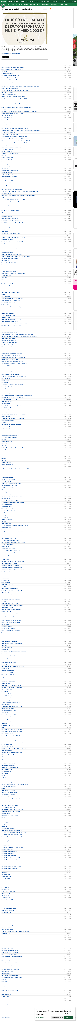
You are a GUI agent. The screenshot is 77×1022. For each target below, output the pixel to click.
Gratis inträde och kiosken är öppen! (9, 437)
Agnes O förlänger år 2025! (7, 174)
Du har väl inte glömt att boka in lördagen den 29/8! (13, 67)
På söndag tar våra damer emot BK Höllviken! (11, 206)
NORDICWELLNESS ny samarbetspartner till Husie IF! (13, 502)
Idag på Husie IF (5, 513)
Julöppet (3, 788)
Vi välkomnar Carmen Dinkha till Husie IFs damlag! (12, 836)
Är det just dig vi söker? (7, 100)
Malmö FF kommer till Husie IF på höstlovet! (11, 630)
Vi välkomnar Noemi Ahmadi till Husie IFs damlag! (12, 847)
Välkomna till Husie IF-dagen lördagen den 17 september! (14, 651)
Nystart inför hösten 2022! (7, 672)
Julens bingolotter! (6, 378)
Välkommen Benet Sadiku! (7, 346)
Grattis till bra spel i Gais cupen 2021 (9, 807)
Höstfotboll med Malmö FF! (7, 639)
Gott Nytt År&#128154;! (6, 365)
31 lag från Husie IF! (6, 580)
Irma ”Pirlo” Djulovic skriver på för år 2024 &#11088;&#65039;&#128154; (17, 395)
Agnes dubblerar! (5, 758)
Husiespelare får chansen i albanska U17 (10, 986)
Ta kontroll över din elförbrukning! (9, 271)
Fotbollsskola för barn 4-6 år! (8, 344)
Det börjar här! (5, 119)
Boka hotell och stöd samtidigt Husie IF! (10, 737)
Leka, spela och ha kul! (6, 679)
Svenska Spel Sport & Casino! (8, 725)
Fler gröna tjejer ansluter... (7, 769)
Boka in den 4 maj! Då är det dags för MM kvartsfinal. (13, 729)
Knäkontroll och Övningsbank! (8, 92)
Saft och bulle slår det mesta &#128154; (10, 388)
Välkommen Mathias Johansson (8, 967)
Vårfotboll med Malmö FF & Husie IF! (9, 563)
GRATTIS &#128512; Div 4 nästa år (9, 908)
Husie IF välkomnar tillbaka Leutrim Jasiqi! (11, 857)
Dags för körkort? (5, 546)
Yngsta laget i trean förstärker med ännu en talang (12, 742)
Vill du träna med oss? (6, 462)
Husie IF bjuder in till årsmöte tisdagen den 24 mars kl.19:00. (14, 98)
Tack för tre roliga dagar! (7, 431)
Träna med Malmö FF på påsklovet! (9, 552)
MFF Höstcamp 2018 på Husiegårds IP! (10, 975)
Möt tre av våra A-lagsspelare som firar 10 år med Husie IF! (14, 782)
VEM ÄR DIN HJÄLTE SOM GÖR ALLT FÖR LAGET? (12, 409)
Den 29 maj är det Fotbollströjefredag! (10, 79)
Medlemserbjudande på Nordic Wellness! (10, 374)
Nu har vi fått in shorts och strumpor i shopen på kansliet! (14, 653)
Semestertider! (5, 475)
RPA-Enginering (5, 246)
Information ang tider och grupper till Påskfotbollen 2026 (14, 96)
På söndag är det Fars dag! (7, 428)
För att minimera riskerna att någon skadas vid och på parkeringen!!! (16, 142)
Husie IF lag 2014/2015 (6, 498)
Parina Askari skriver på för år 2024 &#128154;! (12, 353)
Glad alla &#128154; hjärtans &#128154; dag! (11, 306)
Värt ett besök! (5, 645)
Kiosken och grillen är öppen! (8, 719)
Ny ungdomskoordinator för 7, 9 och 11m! (11, 910)
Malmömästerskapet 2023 (7, 584)
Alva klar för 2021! (5, 885)
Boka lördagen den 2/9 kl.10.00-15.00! (10, 491)
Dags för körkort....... (6, 267)
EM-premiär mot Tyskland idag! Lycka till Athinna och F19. (14, 687)
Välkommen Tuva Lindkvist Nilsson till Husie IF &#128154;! (14, 363)
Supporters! (4, 723)
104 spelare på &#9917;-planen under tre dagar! (12, 609)
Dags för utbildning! (6, 416)
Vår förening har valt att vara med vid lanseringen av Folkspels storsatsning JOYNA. (19, 336)
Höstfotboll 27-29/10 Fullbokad (8, 132)
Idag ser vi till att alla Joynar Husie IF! (9, 269)
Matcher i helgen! (5, 624)
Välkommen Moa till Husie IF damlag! (10, 176)
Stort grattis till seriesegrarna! (8, 477)
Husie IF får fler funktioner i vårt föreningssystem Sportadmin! (15, 784)
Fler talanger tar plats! (6, 771)
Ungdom (16, 1)
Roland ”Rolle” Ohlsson (7, 172)
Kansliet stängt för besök (7, 840)
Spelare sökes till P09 (6, 912)
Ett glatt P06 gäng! (5, 981)
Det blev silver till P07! (6, 664)
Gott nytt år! (4, 586)
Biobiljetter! (4, 439)
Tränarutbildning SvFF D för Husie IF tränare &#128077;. (13, 298)
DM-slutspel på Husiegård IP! (8, 252)
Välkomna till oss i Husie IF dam (8, 794)
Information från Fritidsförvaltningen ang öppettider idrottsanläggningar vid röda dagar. (20, 86)
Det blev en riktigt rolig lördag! (8, 670)
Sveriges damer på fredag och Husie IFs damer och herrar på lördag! (16, 468)
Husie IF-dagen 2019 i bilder (8, 948)
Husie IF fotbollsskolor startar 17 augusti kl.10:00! (12, 222)
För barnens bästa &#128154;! (8, 239)
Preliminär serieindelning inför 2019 (9, 965)
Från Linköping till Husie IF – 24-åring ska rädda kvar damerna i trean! (16, 138)
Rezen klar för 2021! (6, 889)
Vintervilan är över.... (6, 578)
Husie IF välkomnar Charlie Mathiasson (10, 862)
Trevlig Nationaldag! (6, 700)
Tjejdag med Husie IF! (6, 683)
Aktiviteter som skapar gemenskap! (9, 485)
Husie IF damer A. (5, 380)
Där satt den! (4, 155)
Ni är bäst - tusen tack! (6, 407)
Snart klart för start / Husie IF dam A (9, 792)
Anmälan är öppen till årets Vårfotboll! (10, 311)
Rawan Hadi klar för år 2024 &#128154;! (10, 351)
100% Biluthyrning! (5, 145)
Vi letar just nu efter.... (6, 290)
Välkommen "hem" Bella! (7, 401)
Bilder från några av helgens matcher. (9, 817)
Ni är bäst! (4, 601)
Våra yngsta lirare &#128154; (8, 618)
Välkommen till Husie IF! (7, 750)
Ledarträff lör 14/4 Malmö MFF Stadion (10, 990)
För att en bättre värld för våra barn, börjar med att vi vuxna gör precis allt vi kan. (19, 195)
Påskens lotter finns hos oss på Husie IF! (10, 170)
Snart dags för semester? (7, 487)
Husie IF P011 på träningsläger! (8, 628)
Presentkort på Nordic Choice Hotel (9, 510)
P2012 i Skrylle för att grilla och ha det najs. (11, 124)
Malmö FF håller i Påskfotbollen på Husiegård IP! (12, 103)
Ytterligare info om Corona (7, 929)
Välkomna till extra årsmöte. (7, 607)
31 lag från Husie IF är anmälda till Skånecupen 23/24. (13, 391)
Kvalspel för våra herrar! (7, 441)
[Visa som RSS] (50, 9)
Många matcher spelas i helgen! (8, 489)
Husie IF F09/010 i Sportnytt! (8, 925)
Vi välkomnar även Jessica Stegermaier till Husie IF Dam (14, 832)
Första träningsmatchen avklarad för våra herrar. (12, 567)
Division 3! (4, 573)
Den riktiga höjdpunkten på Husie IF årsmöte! (11, 735)
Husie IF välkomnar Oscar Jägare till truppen (11, 859)
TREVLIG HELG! (5, 231)
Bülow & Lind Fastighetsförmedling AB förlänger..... (13, 405)
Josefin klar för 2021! (6, 876)
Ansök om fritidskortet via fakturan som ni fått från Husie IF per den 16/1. (17, 107)
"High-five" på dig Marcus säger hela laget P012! (12, 483)
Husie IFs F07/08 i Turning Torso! (8, 944)
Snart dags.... (4, 458)
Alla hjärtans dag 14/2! (6, 555)
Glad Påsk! (4, 521)
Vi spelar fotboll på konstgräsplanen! (10, 134)
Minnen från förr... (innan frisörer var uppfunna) (12, 960)
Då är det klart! (5, 775)
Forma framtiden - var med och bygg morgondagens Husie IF (15, 128)
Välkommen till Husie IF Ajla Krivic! (9, 302)
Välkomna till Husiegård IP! (7, 716)
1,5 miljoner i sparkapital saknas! (9, 780)
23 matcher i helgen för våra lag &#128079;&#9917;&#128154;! (15, 237)
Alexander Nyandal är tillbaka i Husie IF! (10, 330)
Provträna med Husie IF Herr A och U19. (10, 603)
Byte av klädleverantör (6, 193)
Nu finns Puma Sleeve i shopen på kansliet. (11, 622)
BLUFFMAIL (4, 422)
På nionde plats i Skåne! (7, 117)
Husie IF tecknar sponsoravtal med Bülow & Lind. (12, 613)
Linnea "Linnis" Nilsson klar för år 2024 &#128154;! (12, 309)
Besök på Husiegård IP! (7, 647)
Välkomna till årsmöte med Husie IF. (9, 538)
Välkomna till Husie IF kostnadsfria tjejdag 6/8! (12, 685)
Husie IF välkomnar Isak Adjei (8, 853)
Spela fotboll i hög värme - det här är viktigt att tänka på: (14, 69)
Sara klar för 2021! (5, 895)
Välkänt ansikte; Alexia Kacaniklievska (10, 767)
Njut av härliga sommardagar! (8, 473)
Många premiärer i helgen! (7, 733)
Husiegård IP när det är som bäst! (9, 714)
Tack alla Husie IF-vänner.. (7, 819)
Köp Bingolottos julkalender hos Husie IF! (10, 126)
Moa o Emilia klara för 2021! (7, 899)
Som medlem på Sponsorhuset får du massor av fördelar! (14, 166)
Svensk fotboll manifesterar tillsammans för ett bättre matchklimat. (16, 256)
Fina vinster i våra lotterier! (7, 637)
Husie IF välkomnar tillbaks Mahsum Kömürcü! (11, 866)
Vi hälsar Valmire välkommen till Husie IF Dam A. (12, 702)
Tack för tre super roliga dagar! (8, 283)
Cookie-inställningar (5, 1017)
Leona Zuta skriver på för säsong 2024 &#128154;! (12, 361)
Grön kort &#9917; (5, 996)
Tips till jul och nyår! (6, 403)
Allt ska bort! (4, 872)
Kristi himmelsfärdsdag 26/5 (8, 708)
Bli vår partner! (5, 649)
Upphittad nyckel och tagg (7, 82)
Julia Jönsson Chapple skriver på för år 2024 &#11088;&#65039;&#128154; (18, 393)
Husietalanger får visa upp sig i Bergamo (10, 950)
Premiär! (3, 161)
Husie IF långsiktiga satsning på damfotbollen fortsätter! (14, 414)
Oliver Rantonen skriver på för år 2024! (10, 359)
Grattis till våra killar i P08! (7, 695)
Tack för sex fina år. (6, 845)
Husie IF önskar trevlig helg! (7, 494)
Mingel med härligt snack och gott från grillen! (11, 620)
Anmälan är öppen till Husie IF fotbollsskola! (11, 761)
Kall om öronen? (5, 796)
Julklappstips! (5, 412)
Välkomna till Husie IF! (6, 523)
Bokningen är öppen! (6, 296)
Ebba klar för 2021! (6, 893)
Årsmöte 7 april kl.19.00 (7, 744)
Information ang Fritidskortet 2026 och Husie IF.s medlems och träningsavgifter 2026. (20, 111)
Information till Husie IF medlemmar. (9, 754)
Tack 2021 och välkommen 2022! (9, 786)
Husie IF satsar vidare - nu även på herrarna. (11, 599)
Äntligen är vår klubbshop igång (8, 828)
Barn (22, 1)
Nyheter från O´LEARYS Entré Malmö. (9, 77)
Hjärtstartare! (4, 105)
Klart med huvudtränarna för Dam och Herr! (11, 904)
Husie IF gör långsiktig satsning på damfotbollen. (12, 605)
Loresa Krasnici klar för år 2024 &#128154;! (11, 355)
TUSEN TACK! (4, 803)
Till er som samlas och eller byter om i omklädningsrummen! (14, 136)
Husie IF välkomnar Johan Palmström (10, 851)
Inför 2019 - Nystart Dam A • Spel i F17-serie (11, 969)
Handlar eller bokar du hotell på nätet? (10, 576)
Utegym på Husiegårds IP (7, 73)
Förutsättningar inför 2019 (7, 971)
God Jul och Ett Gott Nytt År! (8, 187)
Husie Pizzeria (5, 243)
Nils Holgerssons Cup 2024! (8, 313)
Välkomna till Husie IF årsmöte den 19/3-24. (11, 292)
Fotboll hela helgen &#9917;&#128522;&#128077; (12, 809)
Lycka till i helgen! (5, 517)
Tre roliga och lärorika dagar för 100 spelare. (11, 811)
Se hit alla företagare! (6, 527)
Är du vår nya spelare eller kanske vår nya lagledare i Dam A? (15, 525)
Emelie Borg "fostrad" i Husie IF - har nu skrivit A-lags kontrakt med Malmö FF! (18, 334)
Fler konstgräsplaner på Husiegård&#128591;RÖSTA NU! (14, 454)
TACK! (3, 197)
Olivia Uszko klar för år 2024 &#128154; (10, 321)
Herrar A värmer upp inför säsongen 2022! (11, 740)
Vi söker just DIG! (5, 559)
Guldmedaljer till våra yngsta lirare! (9, 479)
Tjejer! (3, 470)
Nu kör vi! (3, 279)
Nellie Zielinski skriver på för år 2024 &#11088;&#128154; (14, 376)
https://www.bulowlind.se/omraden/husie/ (11, 53)
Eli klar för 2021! (5, 883)
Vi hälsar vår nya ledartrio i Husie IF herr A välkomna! (13, 418)
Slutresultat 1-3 (5, 712)
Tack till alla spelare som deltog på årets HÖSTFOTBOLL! (14, 199)
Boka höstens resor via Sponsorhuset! (10, 218)
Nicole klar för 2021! (6, 887)
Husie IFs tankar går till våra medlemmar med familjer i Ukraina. (15, 748)
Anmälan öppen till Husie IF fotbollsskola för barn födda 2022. (15, 90)
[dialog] (55, 1013)
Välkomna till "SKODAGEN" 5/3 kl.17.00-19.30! (11, 319)
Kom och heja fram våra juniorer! (8, 698)
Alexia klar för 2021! (6, 897)
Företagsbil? (4, 449)
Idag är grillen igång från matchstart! (9, 655)
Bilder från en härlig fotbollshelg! (9, 662)
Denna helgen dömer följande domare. (10, 500)
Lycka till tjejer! (5, 691)
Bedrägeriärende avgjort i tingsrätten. (10, 121)
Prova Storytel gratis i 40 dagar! (8, 681)
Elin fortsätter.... (5, 777)
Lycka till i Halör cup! (6, 704)
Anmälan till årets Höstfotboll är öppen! (10, 210)
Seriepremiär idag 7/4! (6, 994)
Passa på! (4, 294)
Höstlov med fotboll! (6, 813)
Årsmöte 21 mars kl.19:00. (7, 544)
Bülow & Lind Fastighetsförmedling (9, 248)
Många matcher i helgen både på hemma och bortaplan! (14, 273)
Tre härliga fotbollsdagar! (7, 519)
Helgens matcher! (5, 260)
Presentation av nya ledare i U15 (8, 988)
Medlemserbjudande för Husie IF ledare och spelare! (13, 447)
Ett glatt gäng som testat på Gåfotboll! (10, 815)
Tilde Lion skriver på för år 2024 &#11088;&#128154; (13, 384)
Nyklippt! (3, 727)
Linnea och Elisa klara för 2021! (8, 891)
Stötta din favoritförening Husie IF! (9, 710)
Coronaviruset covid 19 (6, 933)
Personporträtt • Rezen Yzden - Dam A (10, 952)
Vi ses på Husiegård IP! (6, 275)
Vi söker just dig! (5, 304)
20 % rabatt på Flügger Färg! (8, 557)
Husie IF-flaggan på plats (7, 822)
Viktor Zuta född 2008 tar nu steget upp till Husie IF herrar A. (14, 325)
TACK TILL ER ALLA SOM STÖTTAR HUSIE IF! (11, 634)
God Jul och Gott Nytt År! (7, 372)
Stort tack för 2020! (6, 874)
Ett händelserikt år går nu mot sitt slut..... (10, 588)
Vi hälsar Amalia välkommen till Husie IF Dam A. (12, 706)
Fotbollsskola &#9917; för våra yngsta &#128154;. (12, 531)
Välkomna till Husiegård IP (7, 508)
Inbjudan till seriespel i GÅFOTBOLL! (9, 94)
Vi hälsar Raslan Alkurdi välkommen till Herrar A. (12, 590)
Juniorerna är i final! (6, 582)
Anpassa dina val (40, 1017)
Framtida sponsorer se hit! (7, 464)
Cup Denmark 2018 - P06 (7, 983)
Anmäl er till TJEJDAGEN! (7, 689)
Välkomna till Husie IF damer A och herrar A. (11, 595)
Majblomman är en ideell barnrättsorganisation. (12, 147)
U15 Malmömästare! (6, 973)
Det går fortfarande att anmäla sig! (9, 677)
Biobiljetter (4, 536)
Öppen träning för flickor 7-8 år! (8, 164)
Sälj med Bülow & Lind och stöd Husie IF (17, 9)
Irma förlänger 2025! (6, 185)
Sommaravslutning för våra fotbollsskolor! (11, 227)
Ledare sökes (4, 979)
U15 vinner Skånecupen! (7, 1004)
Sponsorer (54, 1)
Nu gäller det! (4, 443)
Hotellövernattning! (6, 571)
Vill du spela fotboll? (6, 660)
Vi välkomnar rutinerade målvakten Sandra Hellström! (13, 843)
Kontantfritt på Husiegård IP (7, 721)
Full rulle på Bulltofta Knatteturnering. (9, 954)
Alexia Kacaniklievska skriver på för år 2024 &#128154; (13, 370)
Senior (9, 1)
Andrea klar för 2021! (6, 878)
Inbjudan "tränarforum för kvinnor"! (9, 386)
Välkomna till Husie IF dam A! (8, 674)
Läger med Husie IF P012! (7, 504)
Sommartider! (4, 71)
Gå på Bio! (4, 445)
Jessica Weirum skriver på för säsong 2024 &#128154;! (13, 357)
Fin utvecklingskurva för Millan (8, 763)
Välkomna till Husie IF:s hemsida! (9, 338)
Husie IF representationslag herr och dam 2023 (12, 496)
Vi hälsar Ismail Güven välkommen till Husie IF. (11, 349)
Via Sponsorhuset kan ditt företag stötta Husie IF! (12, 752)
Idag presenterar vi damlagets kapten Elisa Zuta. (12, 189)
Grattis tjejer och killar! (6, 433)
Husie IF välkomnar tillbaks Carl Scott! (10, 868)
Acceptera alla (68, 1017)
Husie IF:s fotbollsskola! (7, 626)
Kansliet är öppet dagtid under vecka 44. (10, 435)
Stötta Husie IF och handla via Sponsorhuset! (11, 203)
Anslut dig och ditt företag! (7, 693)
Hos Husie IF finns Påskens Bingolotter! (10, 288)
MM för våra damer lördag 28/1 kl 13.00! (10, 565)
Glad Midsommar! (5, 229)
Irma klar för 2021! (5, 880)
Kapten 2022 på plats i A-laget (8, 765)
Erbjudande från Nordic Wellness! (9, 340)
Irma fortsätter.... (5, 773)
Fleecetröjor (4, 826)
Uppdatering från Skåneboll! (8, 927)
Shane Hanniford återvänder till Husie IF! (10, 332)
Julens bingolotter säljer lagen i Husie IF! (10, 201)
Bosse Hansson (5, 529)
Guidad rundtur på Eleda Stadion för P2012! (11, 233)
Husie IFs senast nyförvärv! (7, 849)
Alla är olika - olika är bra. (7, 592)
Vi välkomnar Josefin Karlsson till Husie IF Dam (12, 834)
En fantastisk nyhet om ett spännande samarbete (12, 956)
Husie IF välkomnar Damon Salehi (9, 864)
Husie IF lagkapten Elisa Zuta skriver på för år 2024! (13, 397)
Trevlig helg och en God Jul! (7, 115)
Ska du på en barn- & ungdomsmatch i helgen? (12, 84)
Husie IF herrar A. (5, 382)
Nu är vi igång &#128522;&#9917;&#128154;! (11, 515)
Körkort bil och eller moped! (8, 534)
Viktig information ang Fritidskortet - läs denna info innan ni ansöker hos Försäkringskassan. (22, 130)
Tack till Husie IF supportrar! (7, 149)
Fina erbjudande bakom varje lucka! (9, 399)
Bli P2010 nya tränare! (6, 611)
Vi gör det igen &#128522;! (7, 481)
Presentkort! (4, 328)
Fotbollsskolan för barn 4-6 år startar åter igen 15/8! (13, 561)
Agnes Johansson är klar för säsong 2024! (11, 300)
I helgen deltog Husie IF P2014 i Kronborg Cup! (12, 220)
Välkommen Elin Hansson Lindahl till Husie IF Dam (12, 830)
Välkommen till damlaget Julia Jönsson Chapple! (12, 643)
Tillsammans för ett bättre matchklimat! (10, 153)
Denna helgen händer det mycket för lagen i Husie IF (13, 666)
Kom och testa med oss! (7, 151)
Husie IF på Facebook (6, 1007)
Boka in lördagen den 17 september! (9, 641)
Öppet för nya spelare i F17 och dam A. (10, 805)
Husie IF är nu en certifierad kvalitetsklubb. (11, 75)
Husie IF (4, 1)
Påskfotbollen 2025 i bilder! (7, 157)
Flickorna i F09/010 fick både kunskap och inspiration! (13, 798)
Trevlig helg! (4, 264)
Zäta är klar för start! (6, 756)
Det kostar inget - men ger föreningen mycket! (11, 424)
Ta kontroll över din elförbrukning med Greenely (12, 540)
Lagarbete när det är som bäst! (8, 216)
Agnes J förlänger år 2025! (7, 180)
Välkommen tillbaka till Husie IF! (8, 790)
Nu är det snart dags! (6, 668)
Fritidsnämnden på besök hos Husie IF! (10, 88)
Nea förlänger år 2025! (6, 182)
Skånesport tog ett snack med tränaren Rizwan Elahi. (13, 569)
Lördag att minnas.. (6, 824)
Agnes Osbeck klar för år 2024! (8, 315)
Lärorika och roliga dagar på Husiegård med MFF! (12, 731)
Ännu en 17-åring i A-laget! (7, 746)
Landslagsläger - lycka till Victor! (8, 801)
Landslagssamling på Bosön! (8, 420)
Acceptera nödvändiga (57, 1017)
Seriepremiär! (4, 277)
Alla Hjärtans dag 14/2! (6, 317)
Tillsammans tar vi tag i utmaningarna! (10, 342)
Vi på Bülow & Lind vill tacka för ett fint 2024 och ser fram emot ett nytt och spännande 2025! (21, 191)
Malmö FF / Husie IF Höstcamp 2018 (9, 962)
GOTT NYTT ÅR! (5, 109)
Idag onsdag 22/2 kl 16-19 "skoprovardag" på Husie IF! (13, 542)
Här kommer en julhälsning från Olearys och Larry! (12, 113)
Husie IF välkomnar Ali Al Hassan (9, 855)
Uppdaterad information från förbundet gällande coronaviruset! (15, 931)
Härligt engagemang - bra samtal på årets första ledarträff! (14, 323)
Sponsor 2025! (5, 168)
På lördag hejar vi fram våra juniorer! (9, 616)
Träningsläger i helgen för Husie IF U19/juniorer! (12, 254)
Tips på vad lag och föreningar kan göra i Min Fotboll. (13, 241)
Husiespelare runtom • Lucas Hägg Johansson (12, 977)
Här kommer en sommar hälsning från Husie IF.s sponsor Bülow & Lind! (17, 140)
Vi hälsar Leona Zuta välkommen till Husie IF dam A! (13, 597)
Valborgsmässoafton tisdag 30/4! (9, 262)
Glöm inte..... (4, 460)
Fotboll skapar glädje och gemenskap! (10, 258)
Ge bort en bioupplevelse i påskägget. (10, 285)
